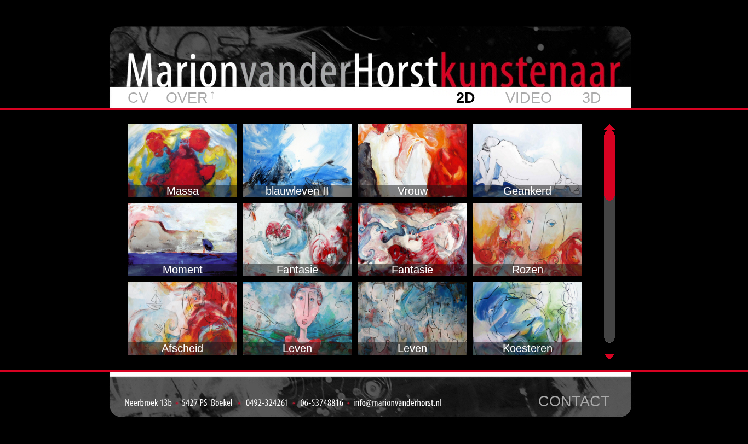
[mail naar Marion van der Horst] (399, 404)
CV (138, 98)
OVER (187, 98)
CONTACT (574, 401)
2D (465, 98)
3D (591, 98)
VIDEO (528, 98)
